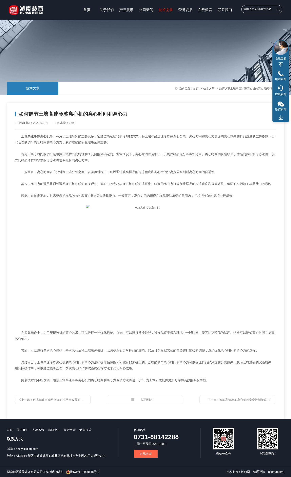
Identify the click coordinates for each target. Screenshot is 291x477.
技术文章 (166, 10)
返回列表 (147, 399)
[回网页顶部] (281, 65)
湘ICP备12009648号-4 (84, 471)
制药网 (245, 471)
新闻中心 (54, 430)
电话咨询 (280, 79)
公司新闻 (146, 10)
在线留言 (205, 10)
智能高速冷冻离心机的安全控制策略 (243, 399)
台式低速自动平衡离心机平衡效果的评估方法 (62, 399)
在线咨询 (146, 453)
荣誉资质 (185, 10)
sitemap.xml (276, 471)
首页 (86, 10)
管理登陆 (259, 471)
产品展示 (126, 10)
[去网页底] (281, 118)
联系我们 (225, 10)
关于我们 (107, 10)
